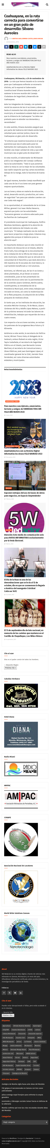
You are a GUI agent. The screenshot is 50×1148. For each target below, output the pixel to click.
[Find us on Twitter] (9, 993)
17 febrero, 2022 (9, 499)
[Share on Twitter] (11, 47)
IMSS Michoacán (8, 1041)
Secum (17, 1057)
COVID (30, 1030)
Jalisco (19, 1041)
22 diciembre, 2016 (12, 42)
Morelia (37, 1045)
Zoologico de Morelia (19, 1073)
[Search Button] (47, 4)
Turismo (36, 1065)
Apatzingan (37, 1026)
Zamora (36, 1069)
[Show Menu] (3, 4)
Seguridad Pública (9, 1061)
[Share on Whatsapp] (16, 47)
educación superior (35, 1033)
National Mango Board (18, 1049)
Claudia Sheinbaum (18, 1030)
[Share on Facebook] (6, 47)
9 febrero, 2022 (9, 544)
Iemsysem (31, 1037)
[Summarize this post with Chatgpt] (39, 47)
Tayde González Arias (23, 1065)
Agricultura (6, 1026)
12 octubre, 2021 (9, 594)
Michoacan (28, 1045)
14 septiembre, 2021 (10, 639)
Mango (5, 1045)
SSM (29, 1061)
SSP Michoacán (8, 1065)
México (5, 1049)
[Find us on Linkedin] (20, 993)
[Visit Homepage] (24, 4)
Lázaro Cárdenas (39, 1041)
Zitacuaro (6, 1073)
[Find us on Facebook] (4, 993)
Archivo (8, 488)
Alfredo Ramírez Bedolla (21, 1026)
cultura (37, 1030)
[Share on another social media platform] (44, 47)
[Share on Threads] (30, 47)
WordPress (13, 1138)
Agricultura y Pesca (12, 401)
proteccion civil (8, 1053)
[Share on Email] (21, 47)
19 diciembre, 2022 (10, 457)
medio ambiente (16, 1045)
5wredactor (29, 1138)
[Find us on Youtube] (15, 993)
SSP (34, 1061)
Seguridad (34, 1057)
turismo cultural (8, 1069)
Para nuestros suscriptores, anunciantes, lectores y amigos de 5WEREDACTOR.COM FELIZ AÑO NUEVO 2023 (24, 60)
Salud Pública (7, 1057)
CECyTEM (6, 1030)
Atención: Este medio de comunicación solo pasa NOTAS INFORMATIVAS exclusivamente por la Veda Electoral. (24, 538)
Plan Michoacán (34, 1049)
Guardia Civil (20, 1037)
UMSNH (19, 1069)
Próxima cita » (10, 668)
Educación (21, 1033)
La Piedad (27, 1041)
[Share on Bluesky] (35, 47)
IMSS (39, 1037)
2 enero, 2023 (9, 415)
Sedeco (25, 1057)
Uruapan (28, 1069)
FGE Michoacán (8, 1037)
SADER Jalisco (30, 1053)
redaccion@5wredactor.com (11, 1141)
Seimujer (21, 1061)
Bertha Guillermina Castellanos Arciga (27, 38)
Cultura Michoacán (9, 1033)
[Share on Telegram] (26, 47)
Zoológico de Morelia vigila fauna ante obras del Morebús (23, 1084)
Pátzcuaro (20, 1053)
